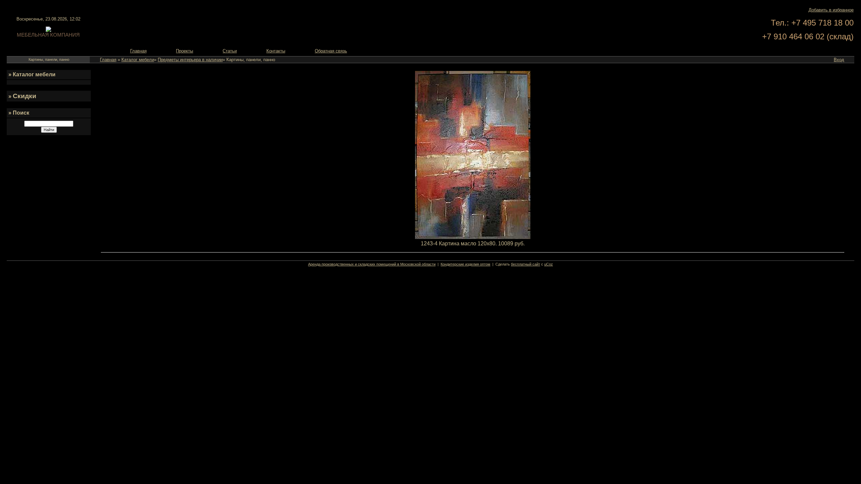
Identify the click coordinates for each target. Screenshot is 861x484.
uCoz (548, 264)
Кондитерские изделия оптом (465, 264)
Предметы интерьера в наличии (190, 59)
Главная (108, 59)
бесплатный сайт (525, 264)
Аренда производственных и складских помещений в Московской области (372, 264)
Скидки (24, 95)
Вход (839, 59)
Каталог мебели (137, 59)
